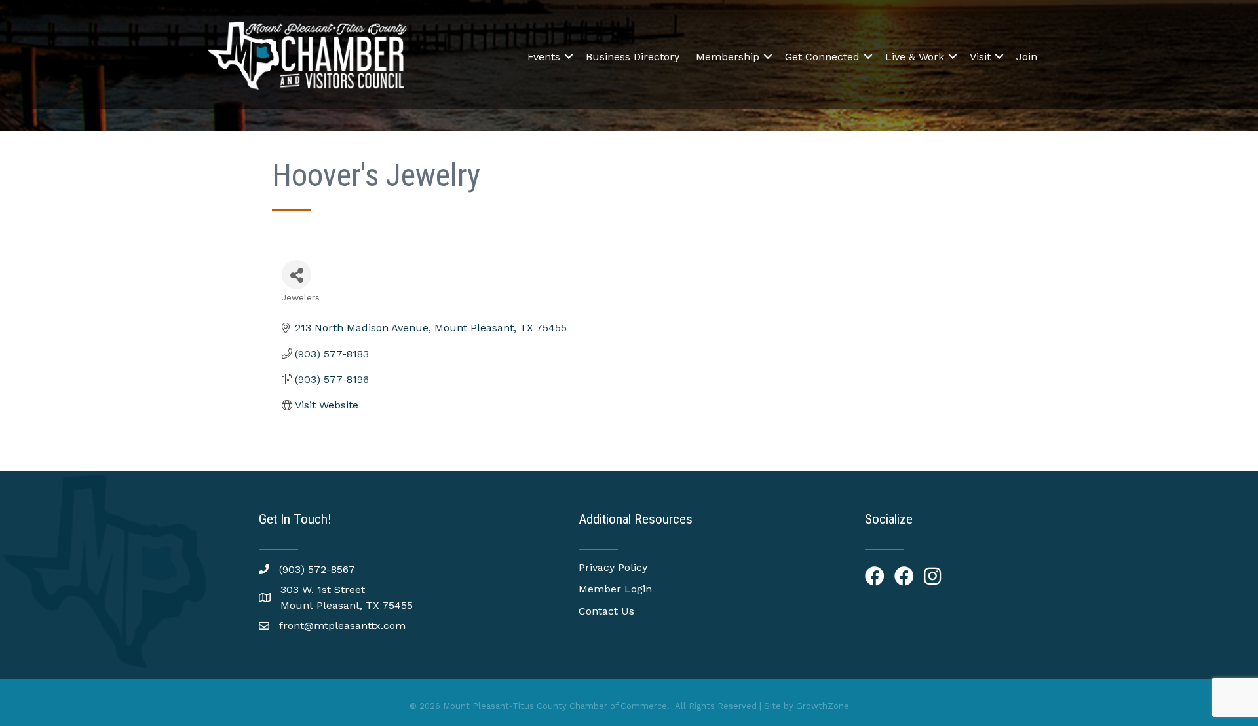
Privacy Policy (613, 567)
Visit (980, 56)
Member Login (615, 589)
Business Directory (632, 56)
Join (1026, 56)
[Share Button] (296, 274)
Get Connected (822, 56)
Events (543, 56)
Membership (727, 56)
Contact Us (606, 611)
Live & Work (914, 56)
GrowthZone (822, 706)
